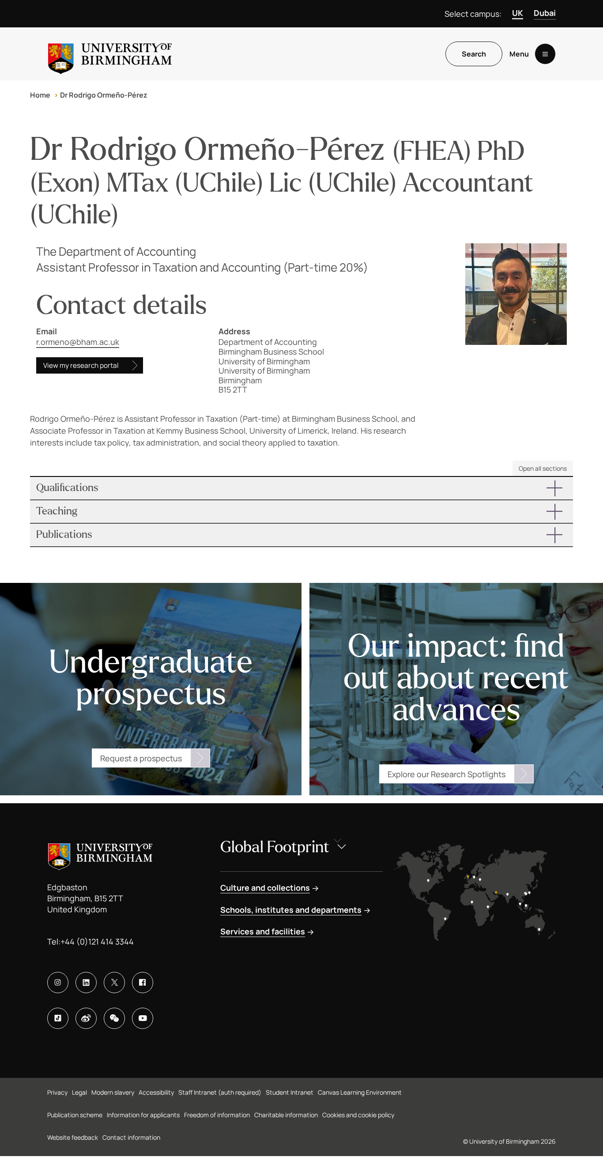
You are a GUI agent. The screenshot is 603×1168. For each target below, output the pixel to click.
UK (517, 13)
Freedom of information (217, 1115)
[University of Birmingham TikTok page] (57, 1018)
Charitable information (286, 1115)
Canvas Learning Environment (360, 1092)
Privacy (57, 1092)
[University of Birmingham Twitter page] (114, 982)
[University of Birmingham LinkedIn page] (86, 982)
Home (40, 95)
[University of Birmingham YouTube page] (142, 1018)
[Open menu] (545, 53)
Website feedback (72, 1137)
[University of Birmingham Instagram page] (57, 982)
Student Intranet (289, 1092)
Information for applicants (143, 1115)
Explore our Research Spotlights (446, 774)
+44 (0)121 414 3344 (97, 941)
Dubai (545, 13)
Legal (79, 1092)
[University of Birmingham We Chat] (114, 1018)
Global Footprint (274, 847)
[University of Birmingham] (110, 54)
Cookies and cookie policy (358, 1115)
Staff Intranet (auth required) (219, 1092)
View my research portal (81, 365)
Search (474, 54)
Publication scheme (74, 1115)
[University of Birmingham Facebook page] (142, 982)
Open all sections (543, 468)
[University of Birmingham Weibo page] (86, 1018)
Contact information (131, 1137)
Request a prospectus (141, 758)
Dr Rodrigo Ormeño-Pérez (103, 95)
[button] (301, 488)
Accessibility (156, 1092)
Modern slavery (112, 1092)
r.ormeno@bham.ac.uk (77, 341)
